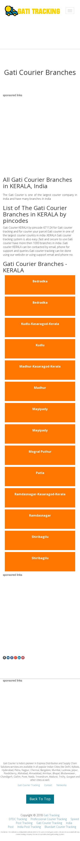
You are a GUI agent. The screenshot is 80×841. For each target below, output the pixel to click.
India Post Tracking (29, 827)
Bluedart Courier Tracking (60, 827)
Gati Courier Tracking (29, 785)
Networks (61, 785)
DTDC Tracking (18, 819)
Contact (48, 785)
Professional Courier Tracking (49, 819)
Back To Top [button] (40, 798)
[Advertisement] (40, 616)
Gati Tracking (51, 815)
